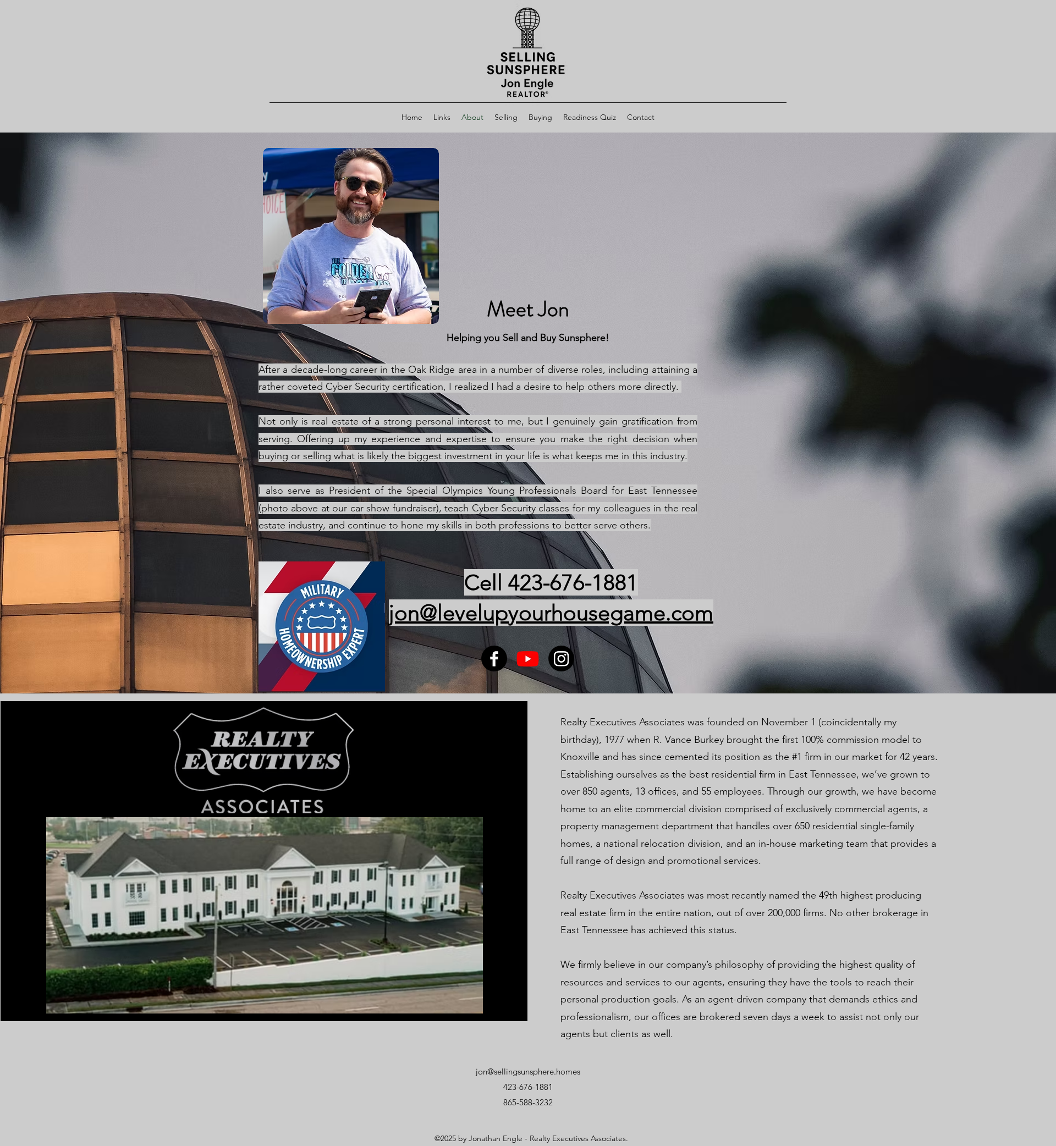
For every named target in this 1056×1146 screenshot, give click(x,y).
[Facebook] (494, 658)
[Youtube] (528, 658)
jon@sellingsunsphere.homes (528, 1071)
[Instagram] (561, 658)
